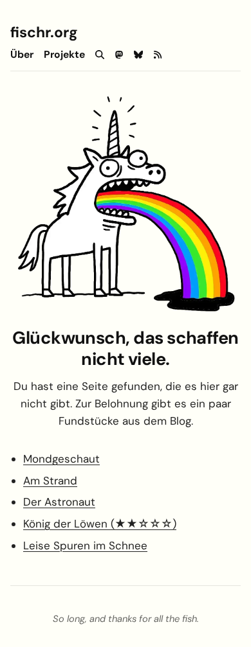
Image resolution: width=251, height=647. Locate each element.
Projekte (64, 54)
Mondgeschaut (61, 459)
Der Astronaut (59, 502)
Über (21, 54)
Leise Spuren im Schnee (85, 545)
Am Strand (50, 481)
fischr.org (44, 32)
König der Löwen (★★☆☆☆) (99, 524)
